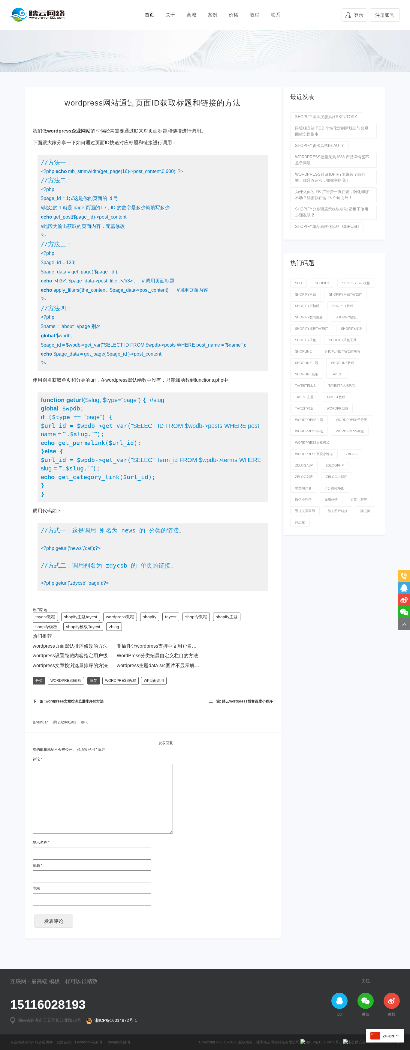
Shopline (303, 351)
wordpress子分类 (351, 420)
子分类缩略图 (334, 488)
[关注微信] (404, 612)
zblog (114, 626)
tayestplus (305, 385)
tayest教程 (45, 616)
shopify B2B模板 (356, 283)
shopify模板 (46, 626)
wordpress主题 (309, 420)
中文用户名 (303, 488)
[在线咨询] (404, 588)
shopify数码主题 (309, 317)
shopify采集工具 (343, 340)
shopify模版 (351, 328)
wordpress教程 (120, 616)
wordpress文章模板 (312, 442)
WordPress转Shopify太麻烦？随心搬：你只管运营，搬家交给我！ (330, 177)
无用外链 (331, 499)
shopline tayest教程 (342, 351)
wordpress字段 (309, 431)
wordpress (337, 408)
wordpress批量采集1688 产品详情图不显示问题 (332, 160)
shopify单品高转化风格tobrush (327, 226)
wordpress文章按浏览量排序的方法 (70, 665)
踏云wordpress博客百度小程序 (247, 701)
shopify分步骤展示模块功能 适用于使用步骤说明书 (331, 212)
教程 (254, 14)
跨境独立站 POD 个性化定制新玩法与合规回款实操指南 (331, 131)
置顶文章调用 (305, 511)
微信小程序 (303, 499)
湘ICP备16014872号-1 (114, 1020)
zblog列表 (304, 477)
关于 (170, 14)
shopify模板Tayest (83, 626)
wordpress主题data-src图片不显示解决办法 (163, 665)
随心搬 (365, 511)
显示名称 (41, 842)
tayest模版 (304, 408)
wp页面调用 (154, 681)
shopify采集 (305, 340)
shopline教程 (342, 363)
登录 (358, 15)
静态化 (300, 522)
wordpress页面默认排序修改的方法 (70, 646)
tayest (170, 616)
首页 (149, 14)
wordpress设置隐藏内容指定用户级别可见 (77, 655)
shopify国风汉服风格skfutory (326, 117)
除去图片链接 (338, 511)
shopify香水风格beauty (319, 145)
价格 (233, 14)
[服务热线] (404, 576)
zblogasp (304, 465)
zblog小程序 (336, 477)
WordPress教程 (65, 681)
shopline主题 (306, 363)
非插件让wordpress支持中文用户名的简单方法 (166, 646)
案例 (212, 14)
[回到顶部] (404, 624)
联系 (275, 14)
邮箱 (37, 866)
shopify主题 (227, 616)
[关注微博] (404, 600)
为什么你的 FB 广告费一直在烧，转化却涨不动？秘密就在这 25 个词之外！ (332, 194)
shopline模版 (306, 374)
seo (298, 283)
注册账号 (384, 15)
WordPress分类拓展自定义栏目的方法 (157, 655)
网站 (36, 888)
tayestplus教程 (341, 385)
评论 (37, 759)
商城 (191, 14)
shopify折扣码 (307, 306)
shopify (149, 616)
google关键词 (119, 1042)
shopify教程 (196, 616)
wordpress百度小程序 (314, 454)
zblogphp (335, 465)
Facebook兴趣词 (88, 1042)
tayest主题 (304, 397)
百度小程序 (359, 499)
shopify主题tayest (80, 616)
